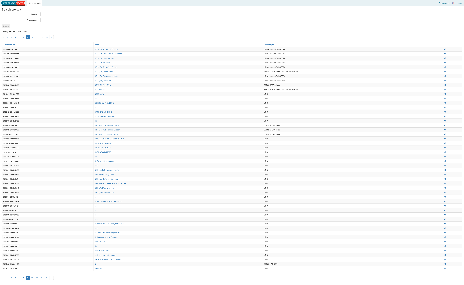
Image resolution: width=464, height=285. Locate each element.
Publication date (9, 44)
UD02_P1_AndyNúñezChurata (106, 67)
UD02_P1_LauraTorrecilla (104, 58)
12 (42, 37)
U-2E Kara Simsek (102, 250)
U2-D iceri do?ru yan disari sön (106, 179)
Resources (443, 3)
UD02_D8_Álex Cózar (103, 85)
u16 (96, 215)
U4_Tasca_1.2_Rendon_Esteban (107, 130)
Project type (32, 20)
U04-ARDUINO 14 (102, 241)
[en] (453, 3)
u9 (96, 98)
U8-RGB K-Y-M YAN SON (104, 103)
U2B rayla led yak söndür (104, 161)
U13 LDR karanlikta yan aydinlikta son (109, 223)
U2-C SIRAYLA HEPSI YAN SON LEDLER (110, 183)
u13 (96, 228)
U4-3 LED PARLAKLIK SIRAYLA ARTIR (109, 138)
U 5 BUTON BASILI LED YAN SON (108, 259)
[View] (445, 49)
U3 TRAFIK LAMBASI (103, 147)
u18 (96, 206)
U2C (96, 156)
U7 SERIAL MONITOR (103, 112)
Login (460, 3)
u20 (96, 165)
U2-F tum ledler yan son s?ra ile (107, 170)
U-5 (96, 246)
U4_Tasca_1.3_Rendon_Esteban (107, 125)
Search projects (34, 3)
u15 (96, 219)
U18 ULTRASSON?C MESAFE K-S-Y (109, 201)
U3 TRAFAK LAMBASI (103, 152)
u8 (96, 107)
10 (32, 37)
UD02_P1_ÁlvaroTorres (104, 71)
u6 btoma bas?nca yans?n (105, 116)
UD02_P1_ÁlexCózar (103, 80)
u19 (96, 197)
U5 (96, 121)
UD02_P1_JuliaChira (103, 62)
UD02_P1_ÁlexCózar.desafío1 (106, 76)
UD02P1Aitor (100, 89)
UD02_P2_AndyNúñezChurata (106, 49)
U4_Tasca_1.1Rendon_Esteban (107, 134)
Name (97, 44)
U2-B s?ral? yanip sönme (104, 188)
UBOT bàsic (99, 94)
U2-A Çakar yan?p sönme (104, 192)
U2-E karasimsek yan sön (104, 174)
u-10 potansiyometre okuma (105, 255)
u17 (96, 210)
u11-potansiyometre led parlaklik (107, 232)
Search (34, 14)
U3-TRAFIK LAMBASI (103, 143)
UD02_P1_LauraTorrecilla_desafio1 (108, 53)
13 (47, 37)
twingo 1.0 (98, 268)
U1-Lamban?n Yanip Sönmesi (106, 237)
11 (37, 37)
